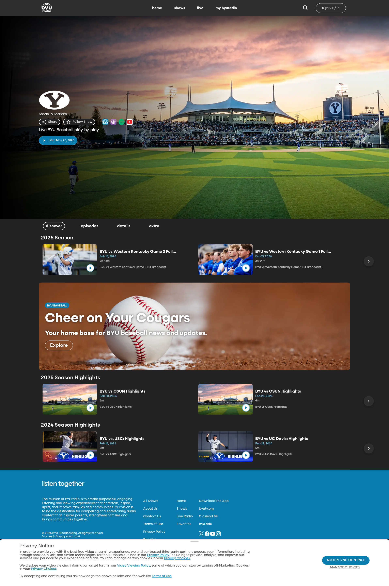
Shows (182, 508)
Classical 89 (208, 516)
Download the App (214, 501)
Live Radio (185, 516)
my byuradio (226, 8)
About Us (150, 508)
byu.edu (205, 524)
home (157, 8)
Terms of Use (153, 524)
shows (179, 8)
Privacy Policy (154, 532)
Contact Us (152, 516)
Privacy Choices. (177, 558)
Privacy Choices (44, 569)
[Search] (305, 8)
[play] (90, 268)
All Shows (150, 501)
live (200, 8)
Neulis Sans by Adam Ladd (64, 536)
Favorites (184, 524)
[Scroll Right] (369, 261)
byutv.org (206, 508)
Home (181, 501)
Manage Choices (345, 567)
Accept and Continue (346, 560)
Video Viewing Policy (133, 565)
